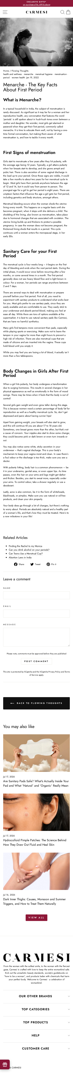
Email (7, 606)
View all (36, 917)
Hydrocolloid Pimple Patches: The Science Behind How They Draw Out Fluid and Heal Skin (34, 842)
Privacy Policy (54, 671)
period (6, 77)
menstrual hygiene (43, 74)
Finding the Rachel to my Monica (25, 546)
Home (6, 70)
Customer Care (35, 1048)
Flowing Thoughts (20, 70)
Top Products (35, 1022)
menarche (28, 74)
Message (9, 624)
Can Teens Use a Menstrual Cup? (26, 553)
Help (36, 1035)
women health (18, 77)
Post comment (36, 661)
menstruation (61, 74)
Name (7, 588)
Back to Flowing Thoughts (39, 703)
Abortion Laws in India (20, 557)
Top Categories (36, 1009)
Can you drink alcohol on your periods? (29, 550)
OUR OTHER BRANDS (35, 996)
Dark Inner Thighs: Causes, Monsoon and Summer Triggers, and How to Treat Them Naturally (34, 901)
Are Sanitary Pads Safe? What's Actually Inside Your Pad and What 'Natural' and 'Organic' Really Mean (36, 783)
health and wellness (12, 74)
